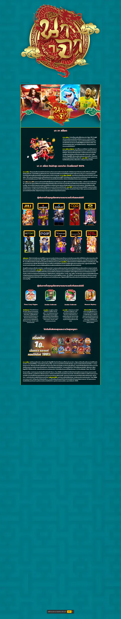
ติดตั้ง (69, 611)
